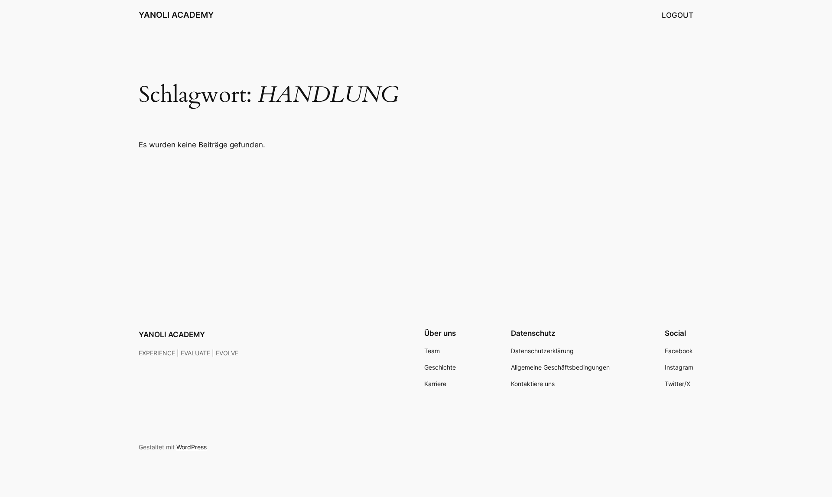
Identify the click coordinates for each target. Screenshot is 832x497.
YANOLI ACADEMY (176, 15)
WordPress (191, 447)
